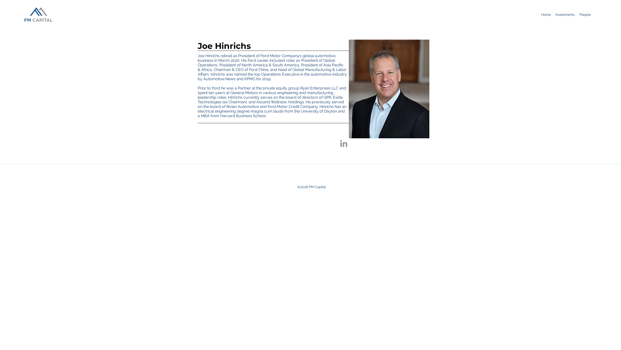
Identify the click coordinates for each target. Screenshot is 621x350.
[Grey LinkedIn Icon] (344, 143)
